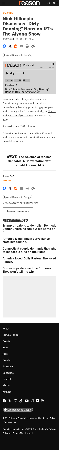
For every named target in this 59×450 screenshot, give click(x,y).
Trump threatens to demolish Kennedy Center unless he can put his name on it (29, 228)
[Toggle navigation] (3, 3)
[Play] (8, 73)
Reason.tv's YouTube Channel (35, 133)
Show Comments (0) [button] (19, 211)
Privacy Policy (49, 418)
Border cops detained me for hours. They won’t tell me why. (27, 269)
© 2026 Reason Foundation (15, 418)
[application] (29, 72)
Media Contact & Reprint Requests (20, 203)
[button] (55, 3)
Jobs (5, 353)
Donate (6, 360)
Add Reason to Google (19, 55)
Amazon (7, 391)
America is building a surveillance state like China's (26, 240)
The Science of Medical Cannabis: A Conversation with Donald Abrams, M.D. (29, 161)
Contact (7, 379)
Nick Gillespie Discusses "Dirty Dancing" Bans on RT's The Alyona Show (27, 90)
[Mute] (12, 73)
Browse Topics (10, 334)
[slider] (20, 73)
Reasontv (8, 13)
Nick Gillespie (21, 99)
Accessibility (35, 418)
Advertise (8, 366)
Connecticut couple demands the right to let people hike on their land (29, 250)
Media (6, 385)
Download (10, 85)
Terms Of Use (10, 422)
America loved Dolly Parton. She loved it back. (29, 260)
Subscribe (8, 372)
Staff (5, 347)
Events (6, 341)
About (6, 328)
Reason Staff (8, 39)
